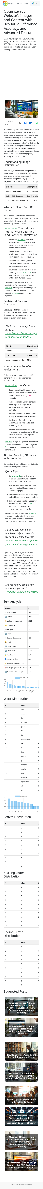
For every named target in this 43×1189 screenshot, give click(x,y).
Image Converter (15, 3)
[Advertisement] (21, 75)
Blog (26, 3)
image (7, 447)
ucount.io (11, 228)
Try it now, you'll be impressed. (21, 591)
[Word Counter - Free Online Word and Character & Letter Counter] (5, 3)
